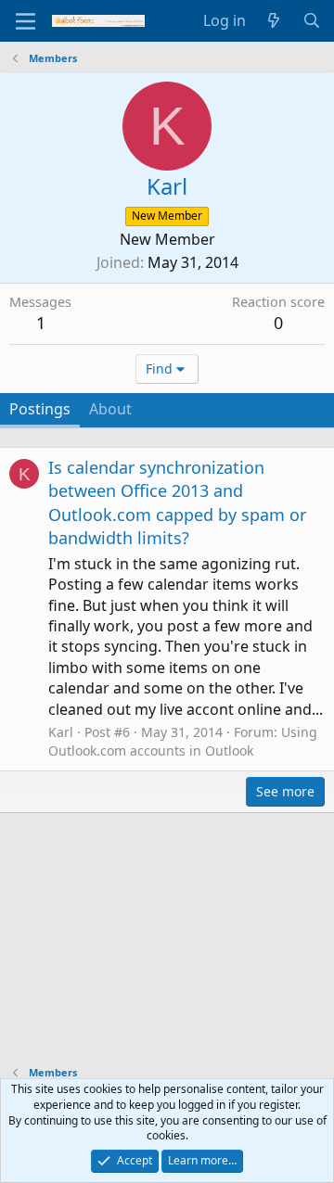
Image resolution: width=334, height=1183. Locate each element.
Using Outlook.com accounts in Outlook (182, 741)
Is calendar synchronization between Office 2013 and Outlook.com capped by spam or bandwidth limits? (177, 502)
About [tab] (110, 409)
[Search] (311, 20)
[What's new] (274, 20)
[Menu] (25, 21)
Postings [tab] (40, 409)
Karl (60, 732)
